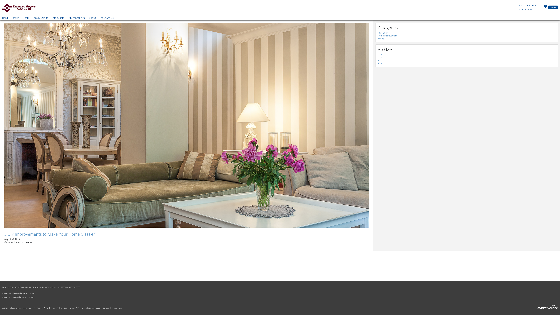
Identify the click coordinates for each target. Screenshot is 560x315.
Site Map (105, 308)
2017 (380, 60)
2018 (380, 57)
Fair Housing (69, 308)
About (92, 18)
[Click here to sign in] (545, 7)
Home (5, 18)
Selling (381, 38)
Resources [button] (58, 18)
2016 (380, 63)
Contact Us (107, 18)
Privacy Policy (56, 308)
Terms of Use (42, 308)
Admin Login (117, 308)
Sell (27, 18)
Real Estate (383, 32)
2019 (380, 54)
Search (16, 18)
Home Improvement (387, 35)
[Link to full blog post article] (186, 125)
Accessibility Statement (90, 308)
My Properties (77, 18)
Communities (41, 18)
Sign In (553, 7)
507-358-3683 (525, 9)
